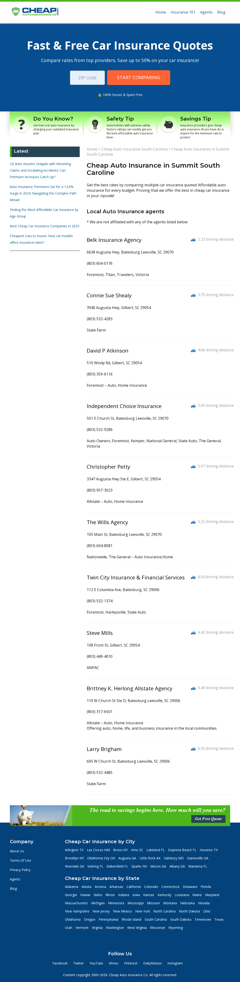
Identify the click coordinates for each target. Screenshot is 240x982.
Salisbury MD (174, 858)
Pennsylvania (108, 919)
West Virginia (137, 927)
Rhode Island (131, 919)
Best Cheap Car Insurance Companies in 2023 (44, 226)
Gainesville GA (197, 858)
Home (160, 12)
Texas (219, 919)
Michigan (98, 903)
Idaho (98, 895)
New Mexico (122, 911)
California (134, 886)
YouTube (96, 963)
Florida (206, 886)
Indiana (123, 895)
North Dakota (189, 911)
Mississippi (136, 903)
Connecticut (170, 886)
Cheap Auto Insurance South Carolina (134, 149)
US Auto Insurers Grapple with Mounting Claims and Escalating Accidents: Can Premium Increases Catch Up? (40, 170)
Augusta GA (127, 858)
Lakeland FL (155, 850)
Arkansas (116, 886)
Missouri (153, 903)
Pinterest (131, 963)
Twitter (78, 963)
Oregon (89, 919)
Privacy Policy (20, 870)
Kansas (148, 895)
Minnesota (116, 903)
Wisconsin (157, 927)
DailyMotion (152, 963)
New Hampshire (77, 911)
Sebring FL (95, 866)
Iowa (136, 895)
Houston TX (209, 850)
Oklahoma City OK (101, 858)
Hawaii (85, 895)
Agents (206, 12)
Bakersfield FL (117, 866)
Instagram (175, 963)
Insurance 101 (183, 12)
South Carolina (156, 919)
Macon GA (158, 866)
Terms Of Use (20, 860)
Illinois (110, 895)
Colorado (151, 886)
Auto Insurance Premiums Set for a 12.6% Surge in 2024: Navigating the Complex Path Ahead (43, 193)
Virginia (97, 927)
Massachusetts (76, 903)
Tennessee (203, 919)
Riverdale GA (74, 866)
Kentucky (164, 895)
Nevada (204, 903)
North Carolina (164, 911)
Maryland (212, 895)
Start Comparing (138, 77)
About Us (17, 851)
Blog (221, 12)
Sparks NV (139, 866)
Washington (115, 927)
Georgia (71, 895)
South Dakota (180, 919)
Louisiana (182, 895)
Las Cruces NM (98, 850)
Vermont (82, 927)
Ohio (206, 911)
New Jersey (101, 911)
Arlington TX (74, 850)
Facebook (60, 963)
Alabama (71, 886)
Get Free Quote (208, 818)
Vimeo (113, 963)
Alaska (86, 886)
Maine (197, 895)
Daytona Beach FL (182, 850)
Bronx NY (120, 850)
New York (142, 911)
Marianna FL (197, 866)
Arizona (100, 886)
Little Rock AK (150, 858)
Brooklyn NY (74, 858)
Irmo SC (137, 850)
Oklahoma (73, 919)
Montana (170, 903)
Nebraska (187, 903)
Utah (68, 927)
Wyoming (176, 927)
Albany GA (177, 866)
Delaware (190, 886)
